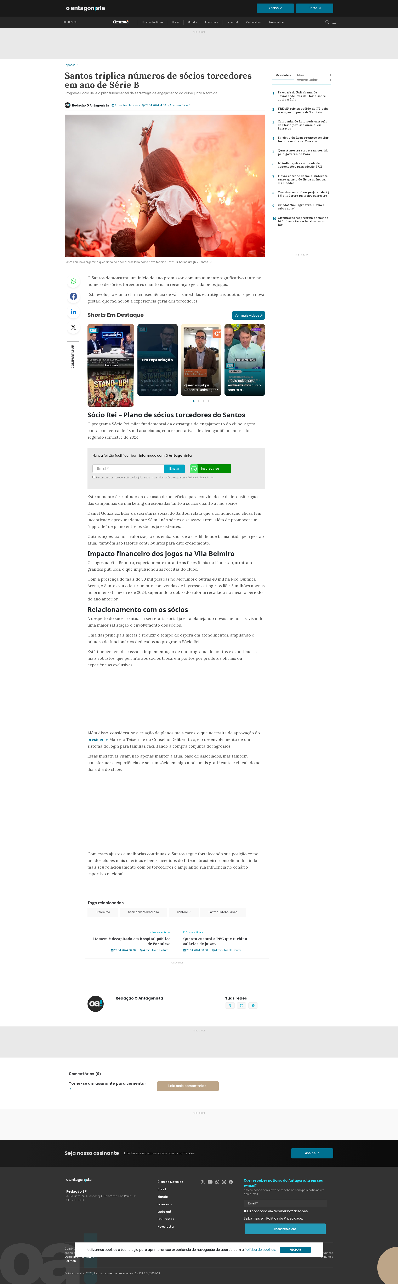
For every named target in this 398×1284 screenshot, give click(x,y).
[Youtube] (210, 1182)
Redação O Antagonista (90, 105)
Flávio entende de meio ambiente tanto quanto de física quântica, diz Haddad (302, 180)
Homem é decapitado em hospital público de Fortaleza (128, 927)
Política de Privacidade (201, 477)
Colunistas (253, 22)
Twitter (73, 327)
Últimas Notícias (153, 22)
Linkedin (73, 311)
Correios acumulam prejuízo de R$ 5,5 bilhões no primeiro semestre (302, 195)
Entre (313, 8)
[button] (193, 401)
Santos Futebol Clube (223, 912)
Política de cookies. (260, 1249)
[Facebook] (231, 1182)
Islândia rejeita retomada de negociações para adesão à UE (299, 166)
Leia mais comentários (187, 1086)
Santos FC (184, 912)
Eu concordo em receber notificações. (277, 1211)
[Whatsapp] (217, 1182)
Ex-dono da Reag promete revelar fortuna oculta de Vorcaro (301, 140)
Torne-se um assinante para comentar (107, 1083)
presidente (97, 739)
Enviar (174, 468)
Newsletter (276, 22)
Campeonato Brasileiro (143, 912)
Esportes (70, 65)
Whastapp (73, 281)
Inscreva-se (210, 468)
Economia (211, 22)
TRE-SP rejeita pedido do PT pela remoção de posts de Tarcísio (300, 111)
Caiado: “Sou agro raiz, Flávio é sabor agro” (304, 207)
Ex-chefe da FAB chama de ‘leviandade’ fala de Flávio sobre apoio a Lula (300, 97)
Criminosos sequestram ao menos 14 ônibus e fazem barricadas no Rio (303, 221)
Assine (274, 8)
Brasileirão (103, 912)
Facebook (73, 296)
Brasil (175, 22)
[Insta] (224, 1182)
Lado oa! (232, 22)
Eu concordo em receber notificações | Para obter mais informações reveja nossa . (130, 477)
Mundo (192, 22)
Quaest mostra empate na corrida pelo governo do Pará (302, 153)
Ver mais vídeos (247, 315)
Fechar (295, 1250)
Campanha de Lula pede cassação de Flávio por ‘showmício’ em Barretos (304, 124)
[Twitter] (203, 1182)
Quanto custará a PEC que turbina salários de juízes (217, 927)
